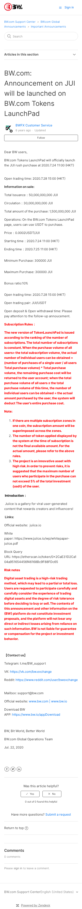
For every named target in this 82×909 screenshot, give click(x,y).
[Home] (13, 10)
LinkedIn (19, 769)
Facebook (6, 769)
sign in (18, 868)
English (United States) (57, 892)
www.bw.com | (40, 701)
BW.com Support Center (20, 21)
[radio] (30, 794)
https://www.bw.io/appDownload (36, 715)
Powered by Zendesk (35, 905)
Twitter (13, 769)
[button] (60, 8)
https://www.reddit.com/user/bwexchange (47, 680)
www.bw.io (59, 701)
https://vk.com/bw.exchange (31, 672)
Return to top (14, 828)
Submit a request (58, 814)
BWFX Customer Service (34, 125)
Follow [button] (41, 137)
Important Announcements (48, 26)
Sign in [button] (69, 7)
